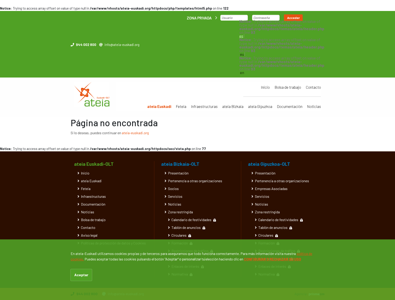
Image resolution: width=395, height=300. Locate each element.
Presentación (178, 173)
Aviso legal (89, 235)
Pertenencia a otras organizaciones (195, 181)
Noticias (314, 106)
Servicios (175, 196)
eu (242, 54)
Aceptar (81, 275)
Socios (173, 188)
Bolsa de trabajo (288, 87)
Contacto (313, 87)
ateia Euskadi (159, 106)
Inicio (265, 87)
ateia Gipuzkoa (260, 106)
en (242, 72)
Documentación (289, 106)
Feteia (181, 106)
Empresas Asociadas (271, 188)
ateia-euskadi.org (135, 133)
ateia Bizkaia (232, 106)
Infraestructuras (204, 106)
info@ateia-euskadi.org (121, 45)
